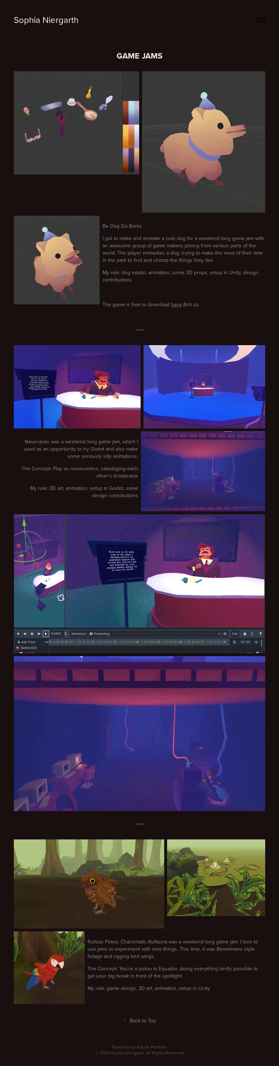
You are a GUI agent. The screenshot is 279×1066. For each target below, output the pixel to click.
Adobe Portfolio (152, 1047)
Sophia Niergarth (46, 19)
